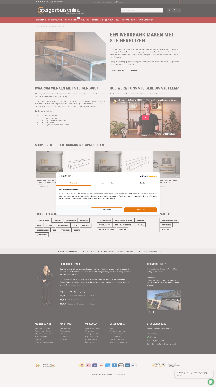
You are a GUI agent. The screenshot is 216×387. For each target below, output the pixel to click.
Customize (107, 210)
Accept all (141, 210)
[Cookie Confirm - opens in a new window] (148, 176)
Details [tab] (142, 183)
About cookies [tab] (108, 183)
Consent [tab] (73, 183)
